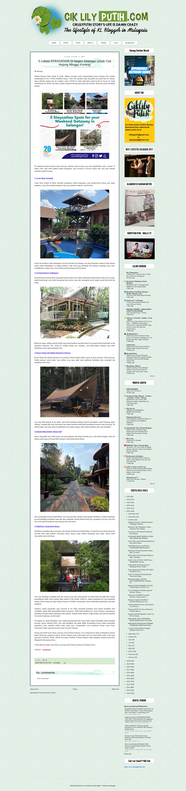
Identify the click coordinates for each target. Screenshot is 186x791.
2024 (128, 502)
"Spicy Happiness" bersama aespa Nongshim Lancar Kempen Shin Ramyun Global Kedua (139, 727)
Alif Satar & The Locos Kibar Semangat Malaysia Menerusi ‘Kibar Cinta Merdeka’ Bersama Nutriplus (139, 449)
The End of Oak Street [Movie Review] (138, 295)
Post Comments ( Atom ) (47, 693)
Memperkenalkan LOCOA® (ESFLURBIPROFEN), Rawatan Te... (139, 581)
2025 (128, 499)
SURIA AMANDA (132, 389)
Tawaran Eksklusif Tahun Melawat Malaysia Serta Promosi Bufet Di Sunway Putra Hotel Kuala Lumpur (137, 369)
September (132, 634)
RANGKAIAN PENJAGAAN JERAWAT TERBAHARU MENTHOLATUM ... (140, 624)
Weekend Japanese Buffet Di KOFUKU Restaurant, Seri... (138, 601)
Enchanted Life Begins (134, 456)
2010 (128, 690)
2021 (128, 511)
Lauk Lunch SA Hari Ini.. (134, 391)
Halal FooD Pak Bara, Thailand (136, 479)
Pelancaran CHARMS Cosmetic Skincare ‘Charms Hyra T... (138, 596)
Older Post (115, 689)
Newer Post (34, 689)
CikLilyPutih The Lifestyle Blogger (139, 428)
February (131, 654)
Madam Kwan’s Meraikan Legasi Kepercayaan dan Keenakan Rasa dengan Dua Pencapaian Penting (137, 431)
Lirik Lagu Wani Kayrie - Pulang (136, 313)
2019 (128, 664)
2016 (128, 672)
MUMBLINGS (129, 43)
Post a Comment (43, 678)
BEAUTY (90, 43)
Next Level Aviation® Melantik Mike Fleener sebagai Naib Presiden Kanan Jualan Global (138, 746)
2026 (128, 496)
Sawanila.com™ (132, 477)
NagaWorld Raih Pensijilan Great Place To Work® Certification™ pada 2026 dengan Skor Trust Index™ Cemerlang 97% (139, 710)
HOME (54, 43)
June (130, 642)
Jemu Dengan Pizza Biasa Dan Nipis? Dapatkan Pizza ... (141, 570)
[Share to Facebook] (44, 660)
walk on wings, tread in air (136, 467)
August (131, 637)
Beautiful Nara (131, 353)
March (130, 651)
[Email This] (36, 660)
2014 (128, 678)
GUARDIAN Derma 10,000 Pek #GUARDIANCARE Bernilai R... (139, 547)
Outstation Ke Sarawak (133, 440)
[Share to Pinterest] (46, 660)
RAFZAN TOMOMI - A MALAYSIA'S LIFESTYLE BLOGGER (138, 310)
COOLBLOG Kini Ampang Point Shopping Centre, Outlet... (138, 566)
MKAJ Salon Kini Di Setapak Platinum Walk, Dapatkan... (140, 556)
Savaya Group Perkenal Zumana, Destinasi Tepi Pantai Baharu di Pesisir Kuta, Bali (138, 737)
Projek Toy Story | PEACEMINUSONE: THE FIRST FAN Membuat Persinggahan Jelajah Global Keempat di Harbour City (139, 719)
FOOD (78, 43)
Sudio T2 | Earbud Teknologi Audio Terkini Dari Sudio (139, 575)
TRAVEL (103, 43)
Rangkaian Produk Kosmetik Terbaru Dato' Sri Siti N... (140, 551)
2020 (128, 661)
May (130, 645)
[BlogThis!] (39, 660)
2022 (128, 508)
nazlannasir (130, 345)
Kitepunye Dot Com (133, 417)
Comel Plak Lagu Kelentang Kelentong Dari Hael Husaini (141, 542)
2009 (128, 693)
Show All (152, 376)
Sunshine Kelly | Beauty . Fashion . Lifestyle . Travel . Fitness (138, 397)
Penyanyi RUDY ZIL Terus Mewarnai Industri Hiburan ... (140, 610)
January (131, 657)
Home (75, 689)
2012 (128, 684)
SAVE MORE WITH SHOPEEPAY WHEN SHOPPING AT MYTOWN (140, 619)
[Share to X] (41, 660)
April (130, 648)
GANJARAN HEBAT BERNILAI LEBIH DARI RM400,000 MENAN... (140, 537)
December (132, 514)
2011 (128, 687)
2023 (128, 505)
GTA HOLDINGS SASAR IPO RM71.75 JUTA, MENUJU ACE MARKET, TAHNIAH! (138, 420)
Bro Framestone (132, 272)
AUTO (116, 43)
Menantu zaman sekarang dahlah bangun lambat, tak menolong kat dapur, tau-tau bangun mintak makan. (139, 470)
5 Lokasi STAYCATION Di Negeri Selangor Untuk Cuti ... (139, 629)
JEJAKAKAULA (132, 334)
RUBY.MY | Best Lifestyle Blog (137, 445)
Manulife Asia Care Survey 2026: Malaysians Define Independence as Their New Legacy (137, 401)
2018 (128, 667)
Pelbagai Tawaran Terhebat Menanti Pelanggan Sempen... (140, 523)
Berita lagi (127, 754)
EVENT (66, 43)
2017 (128, 670)
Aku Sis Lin (130, 408)
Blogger (113, 785)
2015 (128, 675)
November (132, 517)
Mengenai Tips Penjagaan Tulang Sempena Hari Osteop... (139, 528)
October (131, 520)
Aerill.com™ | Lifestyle (134, 300)
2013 (128, 681)
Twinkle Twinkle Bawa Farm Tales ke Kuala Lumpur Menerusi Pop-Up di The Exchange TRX (138, 460)
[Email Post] (64, 663)
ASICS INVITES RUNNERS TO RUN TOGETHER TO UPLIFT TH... (140, 586)
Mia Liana (130, 438)
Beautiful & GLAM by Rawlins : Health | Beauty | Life (137, 292)
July (130, 639)
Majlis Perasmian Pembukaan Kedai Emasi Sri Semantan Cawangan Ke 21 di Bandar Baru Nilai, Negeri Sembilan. (139, 337)
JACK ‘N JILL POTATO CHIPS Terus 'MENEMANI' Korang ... (140, 561)
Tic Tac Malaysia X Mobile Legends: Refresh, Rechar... (140, 591)
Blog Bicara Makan (133, 366)
